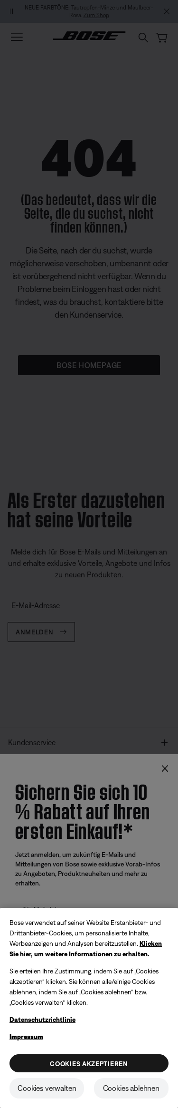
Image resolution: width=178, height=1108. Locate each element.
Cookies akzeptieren (89, 1064)
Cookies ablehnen (131, 1088)
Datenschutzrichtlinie (42, 1019)
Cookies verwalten (47, 1088)
